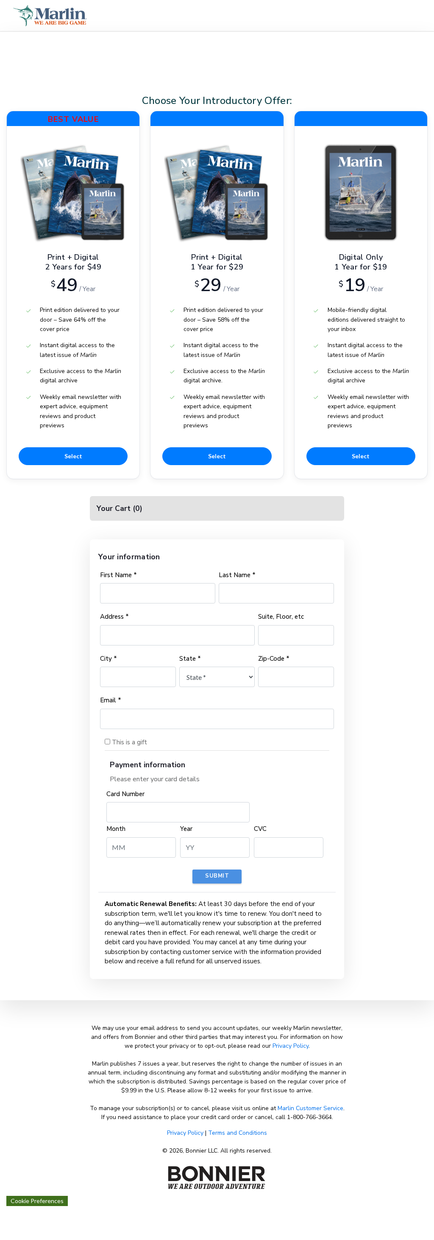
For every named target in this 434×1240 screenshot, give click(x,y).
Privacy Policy (291, 1046)
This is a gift (128, 742)
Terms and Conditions (237, 1133)
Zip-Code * (273, 658)
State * (190, 658)
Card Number (125, 794)
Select (73, 456)
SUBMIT (217, 876)
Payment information (147, 765)
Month (115, 829)
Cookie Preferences (37, 1200)
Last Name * (237, 575)
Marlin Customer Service (310, 1108)
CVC (260, 829)
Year (186, 829)
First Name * (118, 575)
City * (108, 658)
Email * (110, 700)
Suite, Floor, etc (281, 616)
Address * (114, 616)
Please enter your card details (155, 779)
